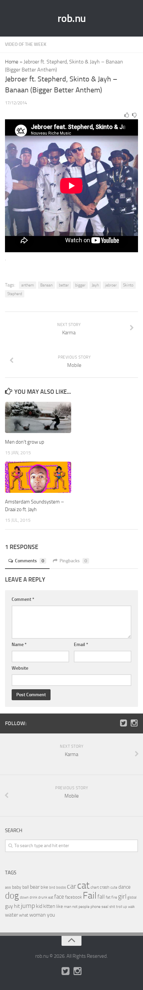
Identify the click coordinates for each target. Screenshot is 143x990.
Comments (29, 561)
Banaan (46, 285)
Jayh (95, 285)
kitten (49, 906)
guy (9, 906)
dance (124, 887)
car (71, 886)
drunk (42, 897)
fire (114, 897)
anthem (27, 285)
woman (37, 915)
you (51, 915)
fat (108, 897)
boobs (61, 887)
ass (8, 887)
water (11, 915)
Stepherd (14, 293)
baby (16, 887)
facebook (73, 897)
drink (33, 897)
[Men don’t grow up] (38, 417)
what (23, 915)
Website (20, 668)
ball (25, 887)
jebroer (111, 285)
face (59, 896)
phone (95, 906)
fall (101, 896)
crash (104, 887)
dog (12, 895)
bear (35, 887)
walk (131, 907)
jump (28, 906)
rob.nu (72, 18)
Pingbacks (73, 561)
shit (112, 906)
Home (11, 61)
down (24, 897)
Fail (89, 895)
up (125, 907)
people (83, 906)
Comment (23, 599)
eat (50, 897)
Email (81, 644)
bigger (80, 285)
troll (119, 907)
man (67, 906)
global (131, 897)
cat (83, 885)
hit (17, 906)
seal (104, 906)
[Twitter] (123, 723)
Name (19, 644)
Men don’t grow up (24, 442)
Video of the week (25, 44)
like (59, 906)
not (74, 906)
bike (44, 887)
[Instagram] (134, 723)
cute (113, 887)
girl (122, 896)
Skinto (128, 285)
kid (39, 906)
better (64, 285)
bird (52, 887)
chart (94, 887)
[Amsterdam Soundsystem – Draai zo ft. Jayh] (38, 477)
